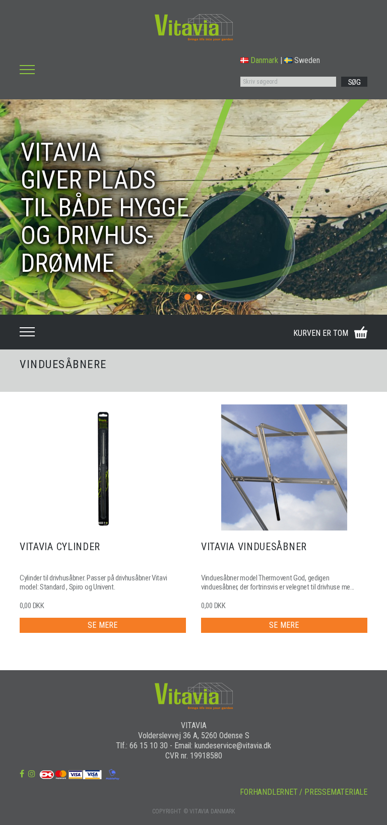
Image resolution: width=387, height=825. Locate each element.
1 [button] (187, 297)
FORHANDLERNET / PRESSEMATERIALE (303, 792)
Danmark (264, 60)
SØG (354, 82)
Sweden (307, 60)
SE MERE (102, 625)
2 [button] (199, 297)
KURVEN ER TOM (320, 333)
